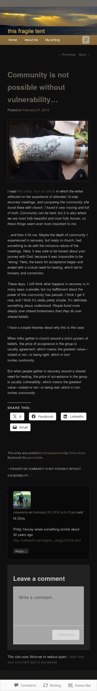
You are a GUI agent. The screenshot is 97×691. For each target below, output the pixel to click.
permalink (35, 457)
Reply (21, 551)
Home (13, 39)
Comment (66, 634)
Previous (67, 54)
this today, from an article (36, 191)
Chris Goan (77, 453)
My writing (53, 39)
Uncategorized (53, 453)
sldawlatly (20, 512)
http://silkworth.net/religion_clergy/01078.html (47, 540)
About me (31, 39)
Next (84, 54)
